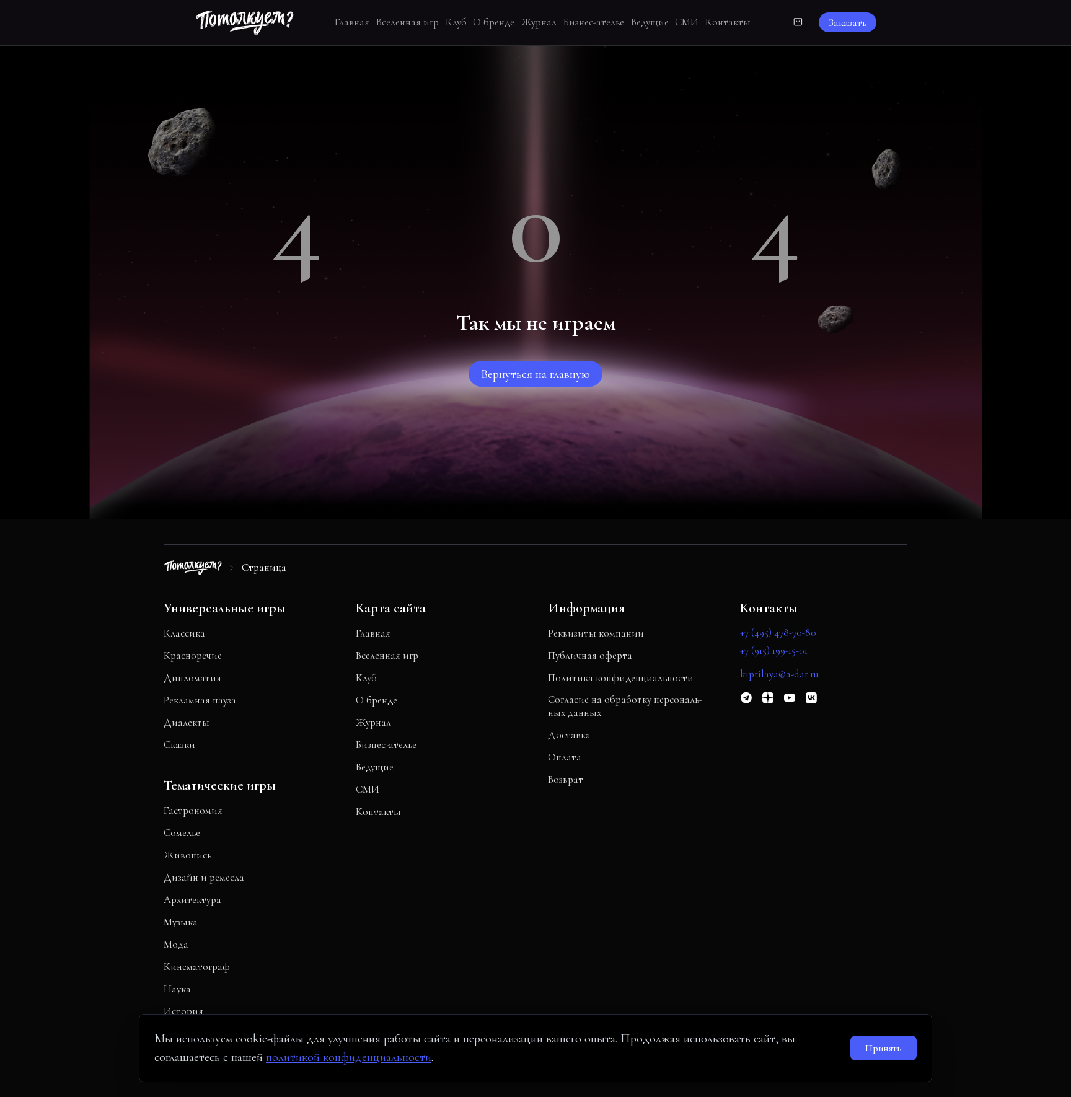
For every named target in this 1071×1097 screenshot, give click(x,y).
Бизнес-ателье (593, 22)
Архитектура (192, 899)
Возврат (565, 779)
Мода (176, 944)
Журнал (539, 22)
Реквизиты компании (596, 633)
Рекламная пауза (200, 700)
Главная (352, 22)
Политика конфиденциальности (621, 677)
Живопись (187, 854)
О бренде (493, 22)
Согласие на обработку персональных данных (625, 706)
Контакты (728, 22)
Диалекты (186, 722)
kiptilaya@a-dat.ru (779, 674)
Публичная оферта (590, 655)
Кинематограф (197, 966)
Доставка (569, 734)
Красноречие (193, 655)
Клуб (456, 22)
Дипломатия (192, 677)
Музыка (181, 921)
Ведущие (650, 22)
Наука (177, 988)
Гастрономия (193, 810)
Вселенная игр (407, 22)
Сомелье (182, 832)
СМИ (687, 22)
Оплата (564, 757)
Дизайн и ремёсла (204, 877)
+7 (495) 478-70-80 (778, 632)
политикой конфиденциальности (348, 1057)
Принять (883, 1048)
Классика (184, 633)
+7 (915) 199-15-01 (774, 650)
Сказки (179, 744)
